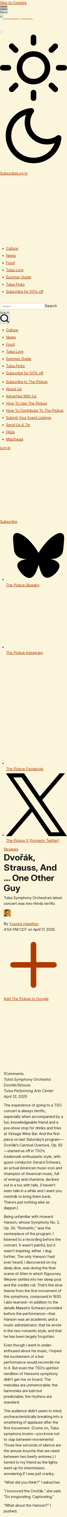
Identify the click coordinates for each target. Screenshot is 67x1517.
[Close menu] (0, 300)
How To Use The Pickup (26, 403)
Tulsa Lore (14, 270)
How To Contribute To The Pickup (34, 410)
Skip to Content (13, 3)
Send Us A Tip (18, 425)
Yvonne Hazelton (24, 924)
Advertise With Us (21, 396)
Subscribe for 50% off (24, 291)
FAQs (10, 432)
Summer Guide (18, 277)
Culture (12, 248)
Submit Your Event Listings (28, 417)
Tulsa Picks (15, 284)
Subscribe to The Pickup (27, 382)
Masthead (14, 439)
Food (10, 263)
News (11, 255)
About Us (14, 389)
